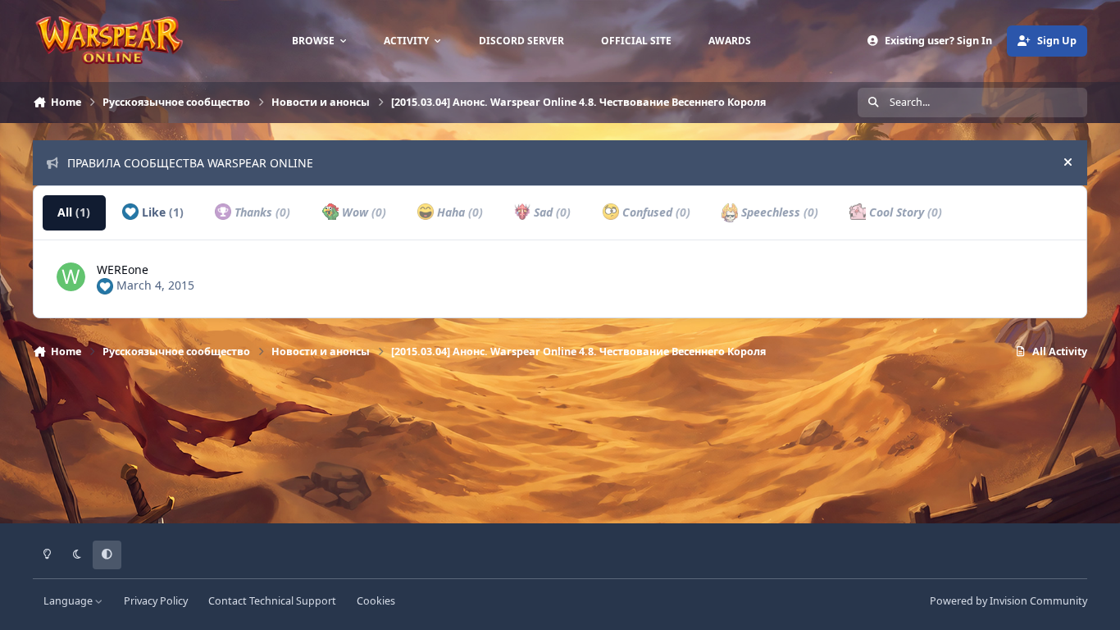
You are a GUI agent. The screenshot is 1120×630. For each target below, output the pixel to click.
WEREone (122, 269)
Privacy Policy (156, 601)
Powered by (1008, 601)
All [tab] (73, 212)
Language (69, 601)
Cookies (376, 601)
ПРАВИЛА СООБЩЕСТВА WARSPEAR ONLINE (190, 163)
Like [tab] (161, 212)
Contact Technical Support (272, 601)
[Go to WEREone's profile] (71, 276)
